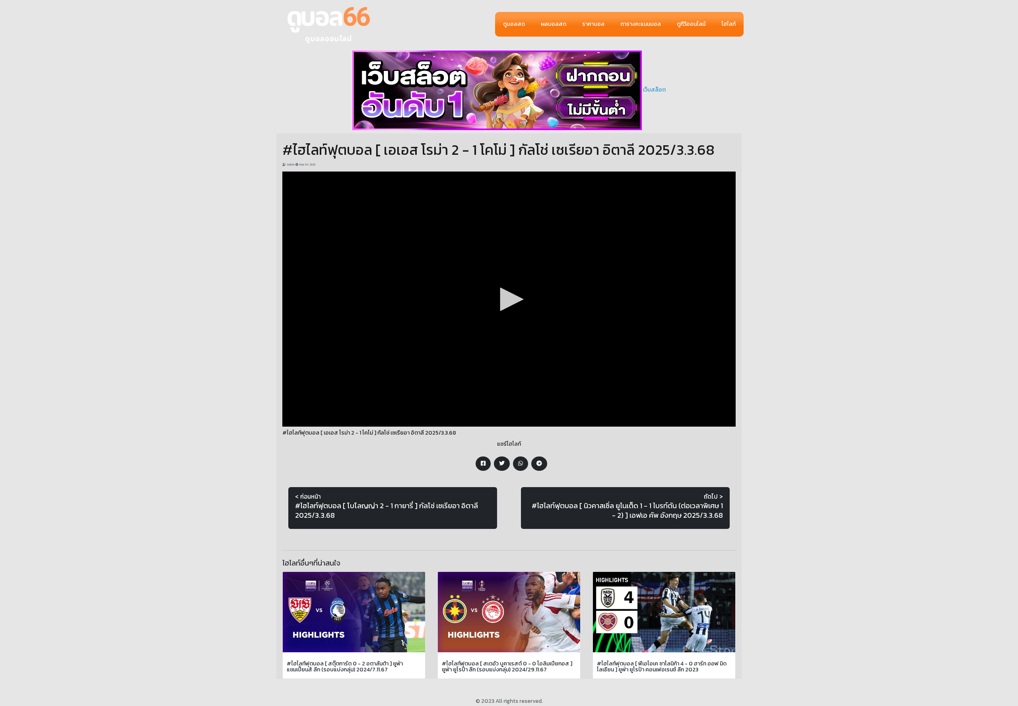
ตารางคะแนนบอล (640, 24)
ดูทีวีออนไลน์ (691, 24)
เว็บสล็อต (654, 90)
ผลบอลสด (553, 24)
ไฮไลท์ (728, 24)
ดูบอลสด (514, 24)
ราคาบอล (593, 24)
